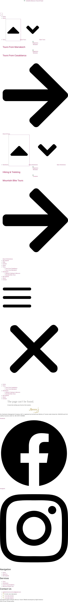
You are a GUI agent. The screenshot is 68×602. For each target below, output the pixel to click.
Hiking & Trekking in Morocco (12, 273)
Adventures (5, 271)
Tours (4, 267)
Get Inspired (6, 276)
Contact (5, 279)
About (4, 278)
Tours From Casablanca (11, 268)
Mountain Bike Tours (10, 275)
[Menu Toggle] (1, 14)
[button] (34, 331)
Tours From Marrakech (11, 270)
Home (4, 265)
